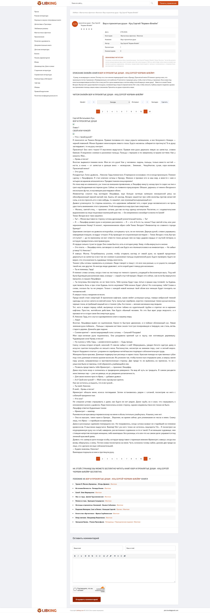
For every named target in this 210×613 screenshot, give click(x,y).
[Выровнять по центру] (89, 556)
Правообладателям (41, 91)
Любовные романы (41, 28)
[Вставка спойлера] (121, 556)
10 (141, 111)
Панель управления (168, 3)
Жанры (37, 87)
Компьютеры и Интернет (43, 79)
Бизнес (36, 54)
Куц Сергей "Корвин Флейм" (130, 43)
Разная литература (41, 16)
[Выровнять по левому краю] (85, 556)
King (49, 3)
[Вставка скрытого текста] (124, 556)
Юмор (36, 62)
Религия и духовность (42, 41)
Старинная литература (42, 70)
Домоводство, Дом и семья (44, 66)
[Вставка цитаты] (114, 556)
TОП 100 (37, 83)
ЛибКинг (75, 12)
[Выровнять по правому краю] (92, 556)
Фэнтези (99, 12)
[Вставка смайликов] (104, 556)
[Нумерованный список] (99, 556)
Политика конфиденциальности (46, 96)
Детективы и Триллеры (42, 24)
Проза (36, 11)
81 (150, 111)
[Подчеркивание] (81, 556)
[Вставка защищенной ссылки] (110, 556)
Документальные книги (42, 45)
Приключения (39, 37)
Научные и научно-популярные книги (47, 20)
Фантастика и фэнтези (42, 32)
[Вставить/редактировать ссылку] (107, 556)
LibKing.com (80, 610)
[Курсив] (78, 556)
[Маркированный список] (96, 556)
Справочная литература (43, 75)
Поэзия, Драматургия (42, 58)
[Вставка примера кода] (118, 556)
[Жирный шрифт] (74, 556)
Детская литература (41, 49)
